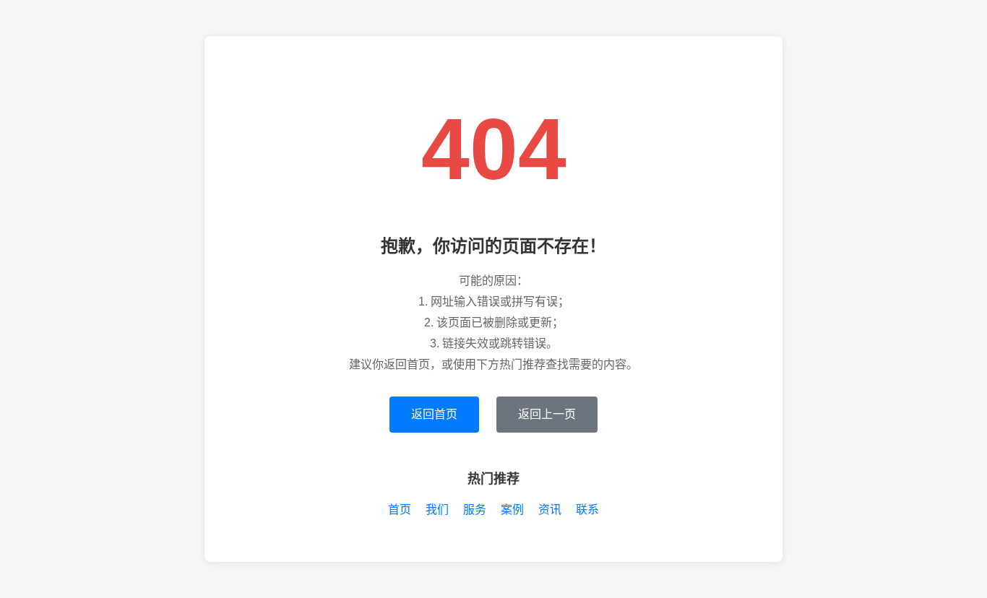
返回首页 (434, 414)
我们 (437, 509)
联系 (587, 509)
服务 (474, 509)
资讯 (549, 509)
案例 (512, 509)
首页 (399, 509)
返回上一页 (547, 414)
